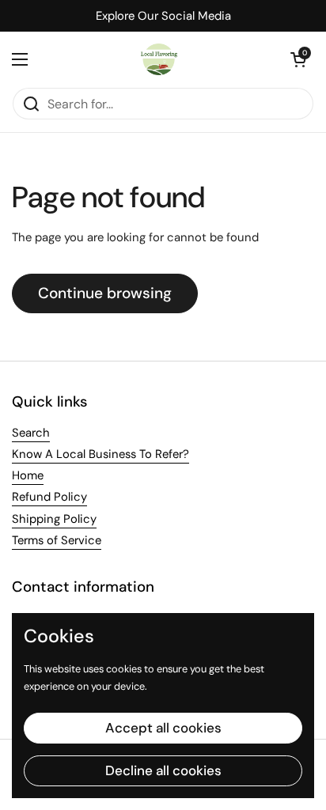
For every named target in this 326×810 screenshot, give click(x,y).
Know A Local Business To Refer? (100, 454)
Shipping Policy (54, 519)
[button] (298, 59)
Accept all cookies (163, 727)
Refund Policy (49, 497)
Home (28, 475)
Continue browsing (105, 293)
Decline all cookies (163, 770)
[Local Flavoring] (159, 59)
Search (31, 433)
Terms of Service (56, 540)
